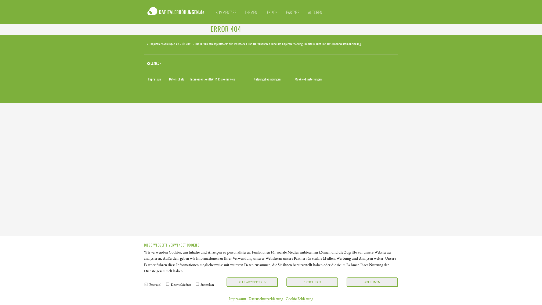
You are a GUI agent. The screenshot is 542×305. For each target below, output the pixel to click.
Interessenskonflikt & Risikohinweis (212, 79)
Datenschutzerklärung (266, 298)
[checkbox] (146, 284)
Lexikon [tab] (156, 63)
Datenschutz (176, 79)
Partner (293, 12)
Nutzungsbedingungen (267, 79)
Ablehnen (372, 282)
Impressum (237, 298)
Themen (251, 12)
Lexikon (271, 12)
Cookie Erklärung (299, 298)
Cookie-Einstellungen (308, 79)
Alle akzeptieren (252, 282)
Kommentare (226, 12)
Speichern (312, 282)
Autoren (315, 12)
